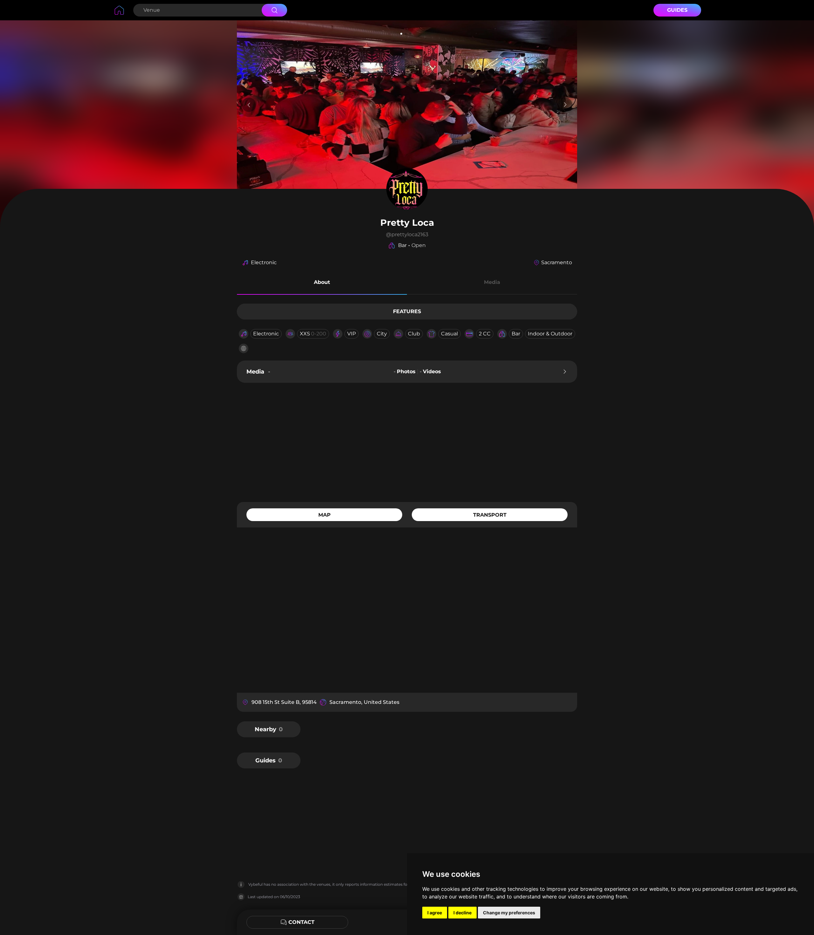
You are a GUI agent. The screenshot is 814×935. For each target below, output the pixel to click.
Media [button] (492, 282)
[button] (322, 283)
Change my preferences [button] (509, 912)
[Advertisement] (407, 441)
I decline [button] (462, 912)
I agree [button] (434, 912)
